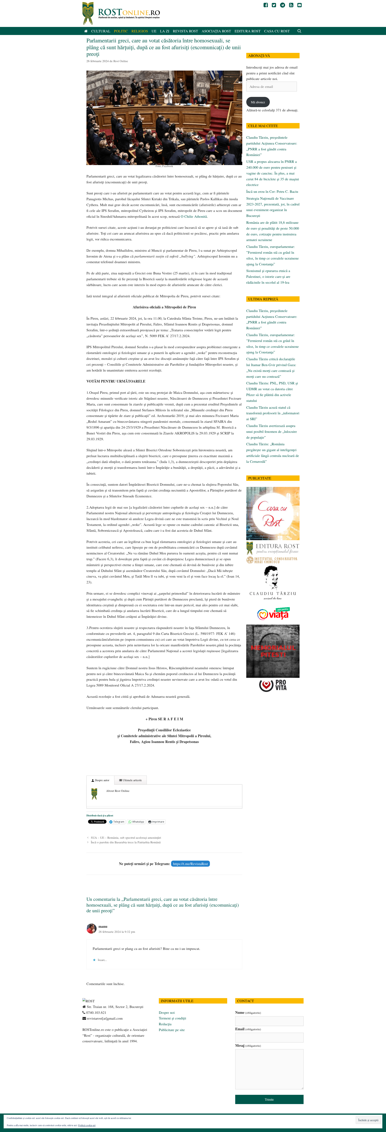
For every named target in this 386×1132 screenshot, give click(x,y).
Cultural (100, 31)
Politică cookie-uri (86, 1125)
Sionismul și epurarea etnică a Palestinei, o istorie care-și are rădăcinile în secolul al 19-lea (268, 276)
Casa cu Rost (277, 31)
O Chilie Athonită (194, 216)
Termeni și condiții (172, 1018)
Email (248, 1028)
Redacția (165, 1023)
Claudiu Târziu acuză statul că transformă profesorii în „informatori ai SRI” (272, 413)
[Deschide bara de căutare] (299, 31)
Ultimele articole (132, 780)
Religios (139, 31)
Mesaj (248, 1045)
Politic (121, 31)
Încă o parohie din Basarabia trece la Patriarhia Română (126, 842)
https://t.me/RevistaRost (190, 863)
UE (154, 31)
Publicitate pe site (172, 1029)
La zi (164, 31)
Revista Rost (185, 31)
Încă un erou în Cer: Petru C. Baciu (272, 191)
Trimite (269, 1099)
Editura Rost (248, 31)
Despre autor (101, 780)
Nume (248, 1012)
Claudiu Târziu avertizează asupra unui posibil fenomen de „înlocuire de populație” (271, 431)
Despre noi (167, 1012)
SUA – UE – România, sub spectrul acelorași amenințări (126, 837)
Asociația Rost (216, 31)
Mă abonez (258, 102)
